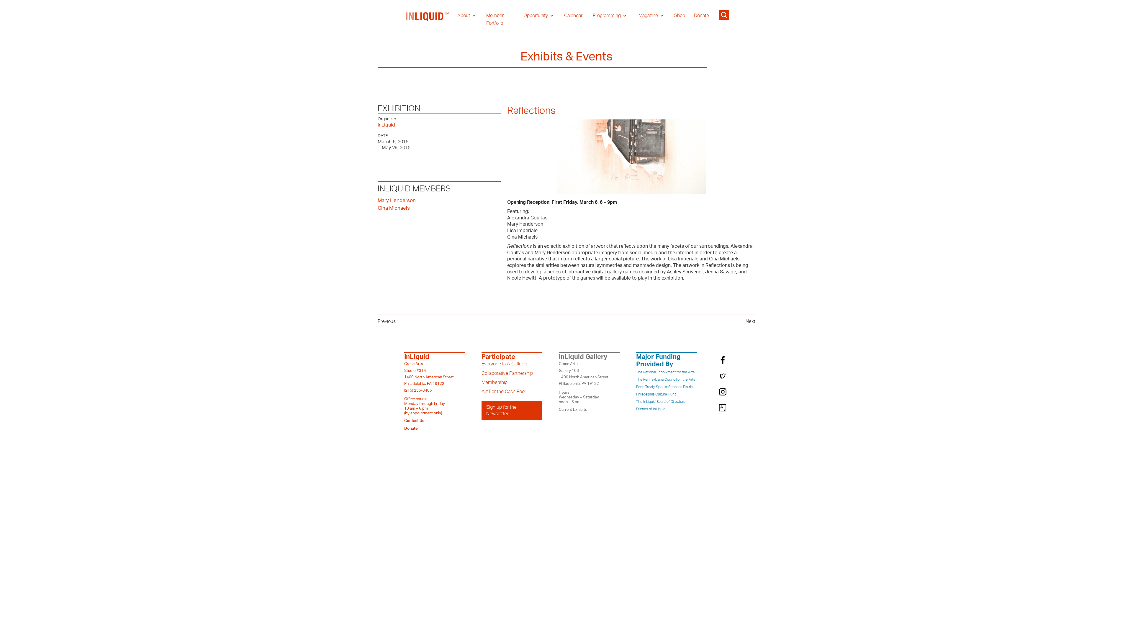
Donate (701, 15)
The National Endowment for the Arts (665, 372)
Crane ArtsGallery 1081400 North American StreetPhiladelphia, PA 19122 (583, 373)
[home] (427, 19)
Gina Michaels (394, 208)
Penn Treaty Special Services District (665, 387)
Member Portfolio (495, 19)
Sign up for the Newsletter (501, 410)
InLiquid (386, 125)
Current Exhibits (573, 409)
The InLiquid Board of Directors (660, 401)
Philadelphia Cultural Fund (656, 394)
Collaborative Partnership (507, 373)
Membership (494, 382)
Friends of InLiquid (650, 409)
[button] (466, 15)
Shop (679, 15)
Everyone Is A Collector (506, 364)
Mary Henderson (397, 200)
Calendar (573, 15)
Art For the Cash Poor (504, 391)
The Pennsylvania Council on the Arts (665, 379)
